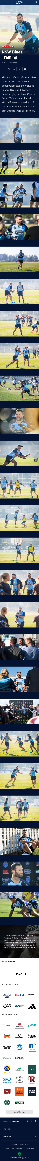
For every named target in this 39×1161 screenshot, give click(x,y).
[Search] (36, 2)
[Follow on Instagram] (35, 1121)
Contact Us (18, 1149)
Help (12, 1149)
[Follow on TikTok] (24, 1121)
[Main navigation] (3, 2)
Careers (7, 1149)
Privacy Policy (24, 1144)
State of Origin (7, 47)
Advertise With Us (29, 1149)
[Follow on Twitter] (31, 1121)
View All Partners (19, 1112)
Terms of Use (15, 1144)
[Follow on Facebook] (28, 1121)
